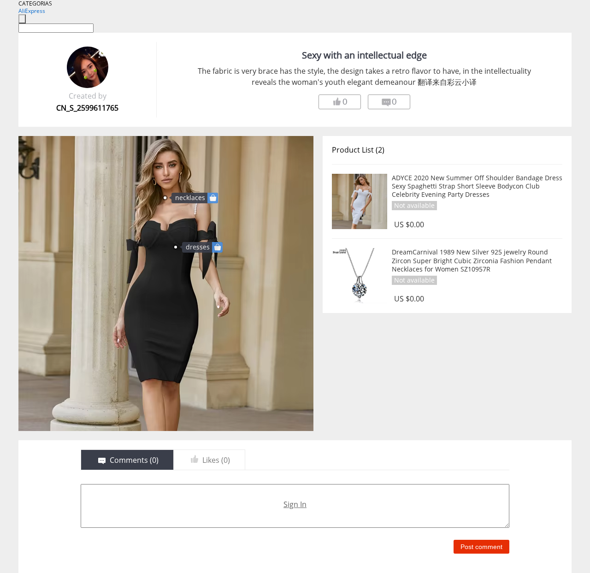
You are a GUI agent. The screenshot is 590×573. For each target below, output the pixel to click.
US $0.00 (409, 225)
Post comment (481, 546)
